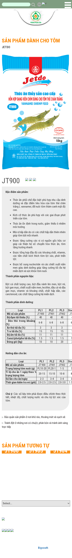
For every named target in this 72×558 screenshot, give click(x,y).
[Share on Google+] (30, 179)
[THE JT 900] (35, 111)
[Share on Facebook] (26, 179)
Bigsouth (43, 547)
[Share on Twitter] (34, 179)
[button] (68, 5)
